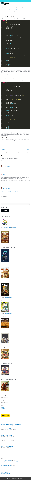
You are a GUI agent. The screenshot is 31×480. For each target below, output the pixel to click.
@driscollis (2, 407)
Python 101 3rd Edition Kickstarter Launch (7, 420)
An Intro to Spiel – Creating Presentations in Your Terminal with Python (11, 424)
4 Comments (2, 9)
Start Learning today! (14, 213)
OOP (23, 9)
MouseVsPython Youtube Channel (5, 473)
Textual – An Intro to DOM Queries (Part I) (7, 446)
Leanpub (8, 263)
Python (10, 9)
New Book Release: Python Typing (6, 428)
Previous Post (3, 149)
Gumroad (5, 263)
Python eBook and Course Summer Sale (6, 431)
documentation (7, 146)
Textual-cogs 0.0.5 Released (5, 439)
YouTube (10, 227)
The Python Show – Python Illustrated (6, 453)
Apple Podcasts (14, 227)
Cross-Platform (7, 9)
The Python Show (5, 227)
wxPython (12, 9)
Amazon (11, 263)
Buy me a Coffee (3, 408)
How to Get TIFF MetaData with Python (6, 435)
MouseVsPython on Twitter (4, 409)
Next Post (28, 149)
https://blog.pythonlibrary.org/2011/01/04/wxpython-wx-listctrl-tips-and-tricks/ (11, 191)
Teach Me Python (3, 412)
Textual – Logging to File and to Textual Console (8, 442)
